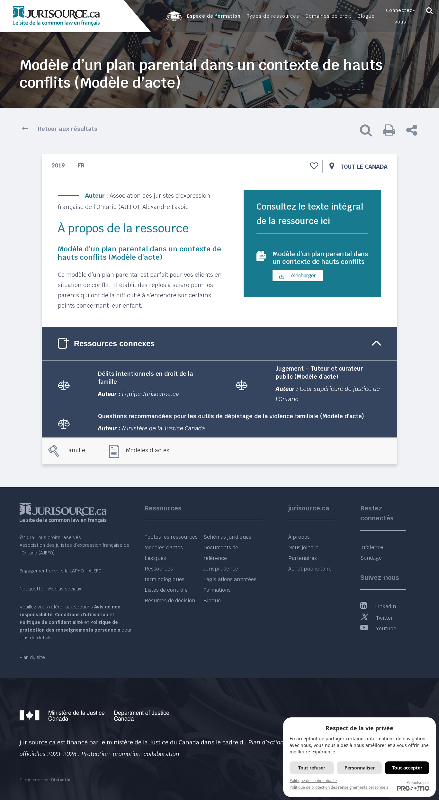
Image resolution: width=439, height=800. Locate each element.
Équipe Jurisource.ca (150, 394)
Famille (75, 450)
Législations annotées (229, 579)
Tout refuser (311, 768)
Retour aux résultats (67, 128)
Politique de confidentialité (313, 780)
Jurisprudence (220, 568)
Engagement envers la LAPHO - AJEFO (61, 571)
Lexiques (155, 558)
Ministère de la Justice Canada (163, 428)
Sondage (371, 557)
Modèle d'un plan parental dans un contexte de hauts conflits (320, 258)
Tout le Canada (364, 166)
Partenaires (302, 558)
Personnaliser (360, 768)
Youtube (386, 628)
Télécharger (301, 276)
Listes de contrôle (166, 590)
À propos (299, 537)
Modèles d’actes (164, 547)
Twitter (384, 618)
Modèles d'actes (147, 450)
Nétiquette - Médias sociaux (50, 589)
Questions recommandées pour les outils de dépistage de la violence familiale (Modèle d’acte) (231, 416)
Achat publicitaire (310, 568)
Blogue (212, 600)
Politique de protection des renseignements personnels (339, 787)
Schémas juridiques (227, 537)
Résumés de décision (170, 600)
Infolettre (371, 547)
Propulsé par (418, 782)
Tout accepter (407, 768)
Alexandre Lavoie (165, 207)
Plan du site (32, 657)
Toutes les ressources (171, 537)
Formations (217, 590)
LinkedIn (385, 606)
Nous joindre (303, 547)
